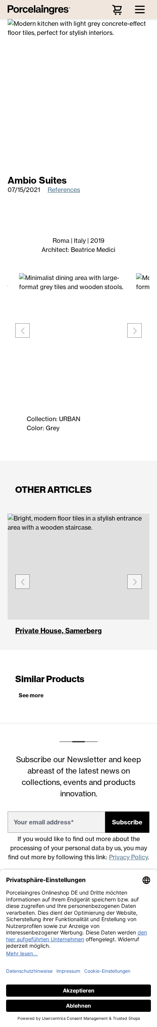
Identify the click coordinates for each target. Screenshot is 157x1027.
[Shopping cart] (117, 9)
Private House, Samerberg (58, 631)
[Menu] (140, 9)
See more (31, 695)
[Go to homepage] (41, 9)
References (64, 189)
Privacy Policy (128, 857)
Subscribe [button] (127, 822)
